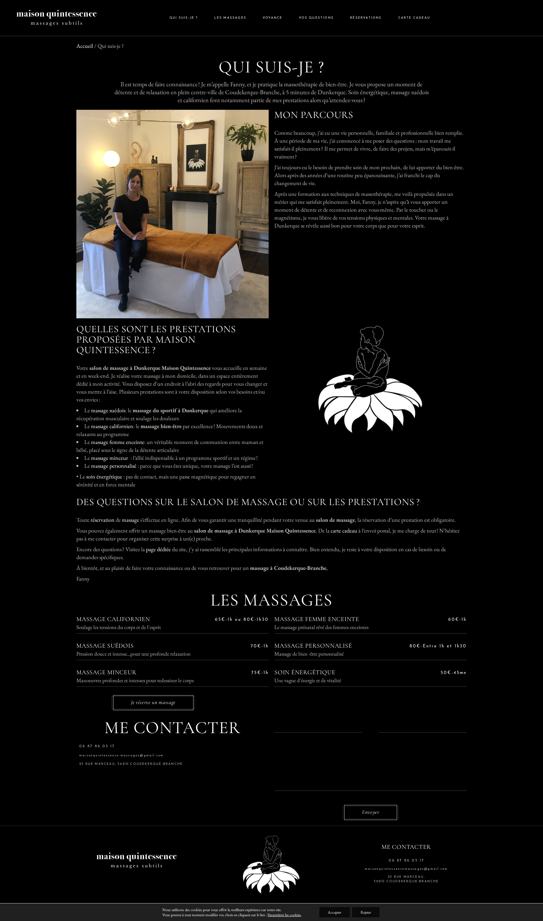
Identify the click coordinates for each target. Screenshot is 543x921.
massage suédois (108, 410)
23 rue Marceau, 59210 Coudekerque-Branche (131, 764)
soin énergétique (104, 476)
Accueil (84, 46)
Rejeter (366, 912)
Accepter (334, 912)
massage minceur (109, 457)
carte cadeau (344, 530)
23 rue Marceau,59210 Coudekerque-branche (406, 879)
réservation (102, 519)
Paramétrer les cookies (284, 914)
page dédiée (158, 549)
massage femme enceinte (117, 442)
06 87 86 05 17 (97, 746)
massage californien (112, 426)
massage (130, 519)
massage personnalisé (114, 465)
